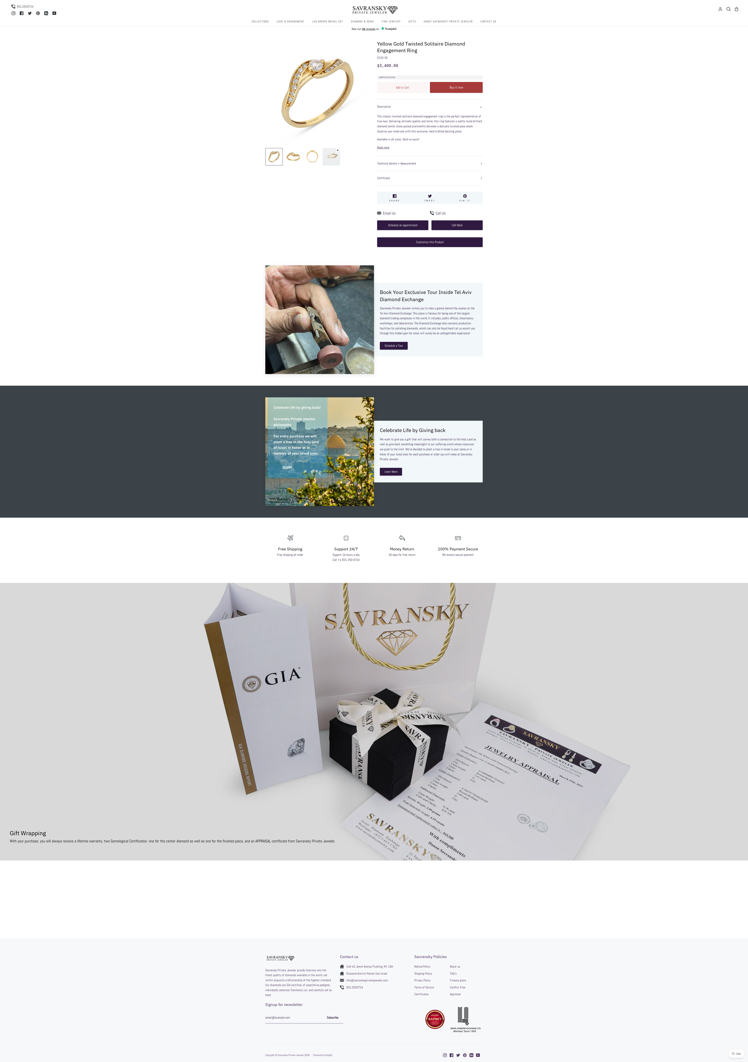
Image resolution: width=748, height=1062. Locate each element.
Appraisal (455, 994)
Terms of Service (424, 987)
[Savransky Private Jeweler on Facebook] (451, 1055)
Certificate (383, 178)
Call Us (441, 213)
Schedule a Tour (394, 346)
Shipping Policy (423, 973)
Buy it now (456, 87)
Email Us (389, 213)
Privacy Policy (422, 980)
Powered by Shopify (322, 1055)
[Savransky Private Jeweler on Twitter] (458, 1055)
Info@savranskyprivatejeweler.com (367, 980)
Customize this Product (430, 242)
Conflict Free (457, 987)
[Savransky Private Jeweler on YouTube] (478, 1055)
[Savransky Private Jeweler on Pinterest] (465, 1055)
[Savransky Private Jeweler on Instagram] (445, 1055)
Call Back (457, 225)
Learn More (391, 472)
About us (455, 966)
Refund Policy (422, 966)
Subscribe (332, 1017)
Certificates (387, 77)
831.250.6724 (354, 987)
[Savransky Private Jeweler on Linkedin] (471, 1055)
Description (384, 107)
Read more (383, 147)
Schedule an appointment (403, 225)
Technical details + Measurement (396, 163)
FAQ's (453, 973)
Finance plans (458, 980)
